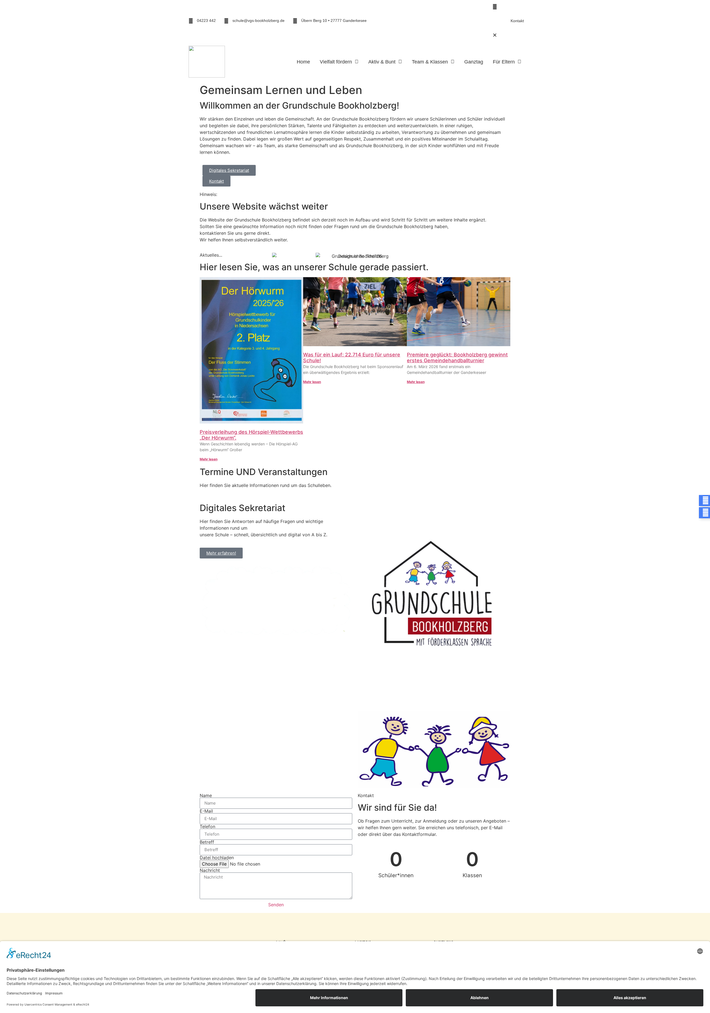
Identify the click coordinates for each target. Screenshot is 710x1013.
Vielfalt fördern (336, 62)
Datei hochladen (217, 857)
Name (206, 795)
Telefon (207, 826)
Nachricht (210, 870)
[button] (445, 6)
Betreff (207, 842)
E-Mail (206, 811)
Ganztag (473, 62)
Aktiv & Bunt (381, 62)
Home (303, 62)
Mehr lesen (208, 459)
